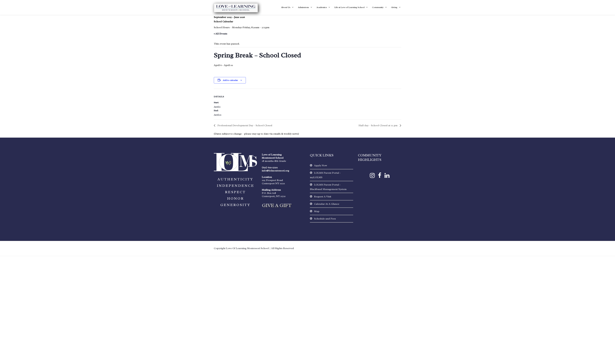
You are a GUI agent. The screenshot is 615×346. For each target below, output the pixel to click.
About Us (285, 7)
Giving (394, 7)
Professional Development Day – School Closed (244, 125)
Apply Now (320, 165)
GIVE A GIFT (276, 205)
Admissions (303, 7)
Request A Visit (322, 196)
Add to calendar (230, 80)
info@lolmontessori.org (275, 170)
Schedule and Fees (324, 218)
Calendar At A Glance (326, 204)
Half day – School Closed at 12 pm (378, 125)
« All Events (220, 33)
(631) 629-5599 (270, 167)
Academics (321, 7)
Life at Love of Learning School (349, 7)
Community (378, 7)
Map (316, 211)
